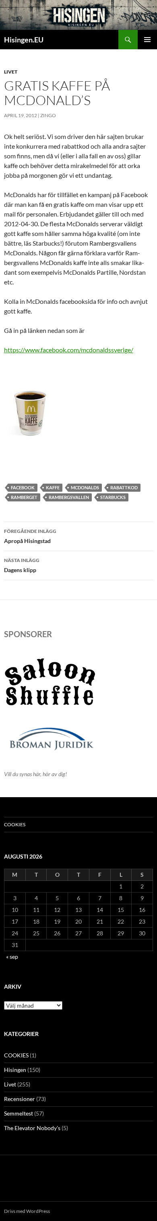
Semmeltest (18, 1113)
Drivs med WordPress (27, 1211)
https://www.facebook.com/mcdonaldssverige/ (68, 350)
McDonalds (85, 487)
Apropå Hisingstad (30, 536)
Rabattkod (124, 487)
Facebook (23, 487)
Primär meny (147, 39)
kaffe (53, 487)
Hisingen (15, 1069)
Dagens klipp (21, 565)
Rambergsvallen (69, 497)
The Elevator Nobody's (32, 1127)
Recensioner (19, 1098)
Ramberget (24, 497)
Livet (10, 72)
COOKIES (14, 824)
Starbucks (113, 497)
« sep (12, 956)
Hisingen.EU (23, 39)
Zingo (48, 115)
